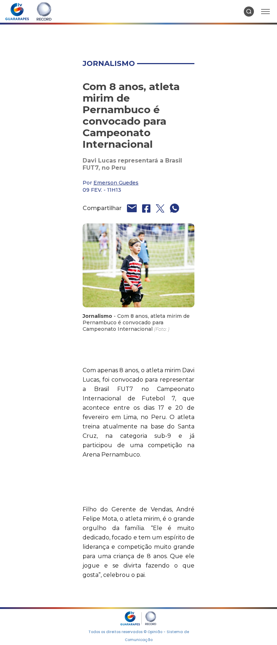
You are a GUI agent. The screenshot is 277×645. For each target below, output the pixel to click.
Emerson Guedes (115, 182)
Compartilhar (102, 208)
